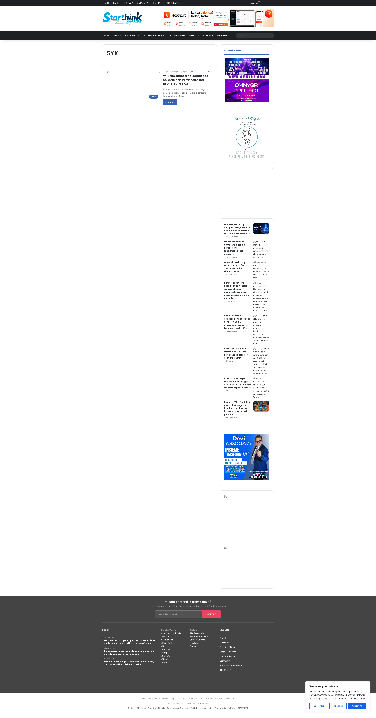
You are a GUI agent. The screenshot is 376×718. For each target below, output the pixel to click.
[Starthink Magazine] (122, 18)
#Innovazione (167, 640)
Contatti (223, 638)
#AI (162, 646)
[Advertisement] (246, 191)
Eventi (107, 3)
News (106, 36)
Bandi (116, 3)
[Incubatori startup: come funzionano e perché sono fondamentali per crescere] (261, 249)
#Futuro (164, 662)
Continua (170, 102)
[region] (338, 696)
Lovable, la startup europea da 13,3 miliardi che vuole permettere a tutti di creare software (237, 229)
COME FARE (222, 36)
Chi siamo (224, 642)
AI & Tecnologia (132, 36)
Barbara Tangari (171, 72)
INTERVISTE (208, 36)
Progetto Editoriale (228, 647)
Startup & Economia (199, 636)
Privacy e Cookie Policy (231, 665)
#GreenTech (166, 656)
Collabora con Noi (228, 652)
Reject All (338, 705)
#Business (165, 649)
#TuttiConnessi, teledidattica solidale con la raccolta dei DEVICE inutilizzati (185, 80)
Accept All (357, 705)
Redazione (156, 3)
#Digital (164, 659)
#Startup (165, 636)
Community (142, 3)
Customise (319, 705)
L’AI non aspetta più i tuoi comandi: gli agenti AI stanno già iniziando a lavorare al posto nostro (237, 383)
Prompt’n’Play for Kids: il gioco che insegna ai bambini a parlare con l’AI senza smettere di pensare (237, 408)
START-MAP (127, 3)
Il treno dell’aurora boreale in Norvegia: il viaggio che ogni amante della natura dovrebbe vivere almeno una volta (237, 290)
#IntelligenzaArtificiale (171, 633)
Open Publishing (227, 656)
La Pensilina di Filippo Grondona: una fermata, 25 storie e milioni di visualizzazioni (237, 267)
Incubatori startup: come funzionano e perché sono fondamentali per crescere (234, 247)
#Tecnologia (166, 643)
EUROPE (117, 36)
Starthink (204, 703)
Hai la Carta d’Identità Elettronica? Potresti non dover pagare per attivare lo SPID (236, 353)
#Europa (164, 652)
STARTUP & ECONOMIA (154, 36)
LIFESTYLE (194, 36)
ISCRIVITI (212, 614)
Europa (193, 646)
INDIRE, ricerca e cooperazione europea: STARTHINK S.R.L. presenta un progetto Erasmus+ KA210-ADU (237, 322)
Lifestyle (194, 643)
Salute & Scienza (197, 640)
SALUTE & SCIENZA (176, 36)
